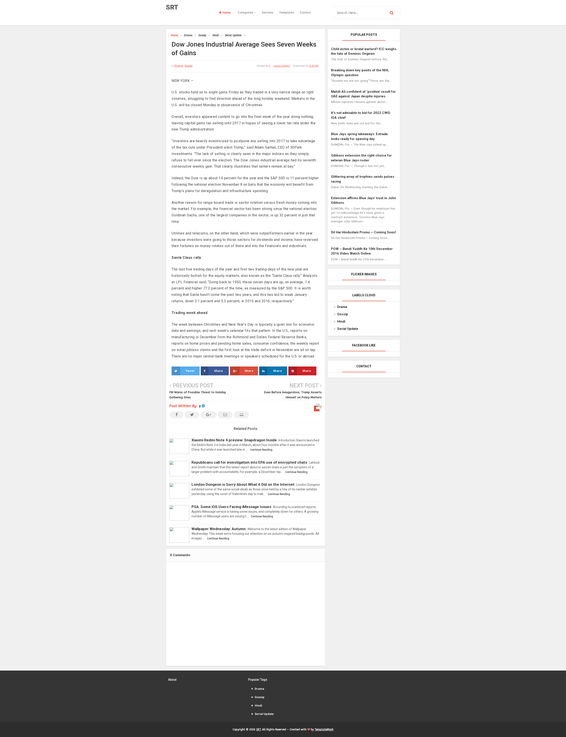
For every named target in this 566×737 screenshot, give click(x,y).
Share (218, 370)
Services (267, 12)
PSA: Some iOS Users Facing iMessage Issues (231, 507)
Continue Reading (261, 449)
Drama (178, 65)
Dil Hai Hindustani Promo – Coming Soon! (363, 232)
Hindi (341, 321)
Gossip (188, 65)
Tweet (190, 370)
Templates (286, 12)
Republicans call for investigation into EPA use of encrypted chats (249, 462)
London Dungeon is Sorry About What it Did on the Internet (242, 484)
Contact (305, 12)
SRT (172, 7)
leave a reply (282, 65)
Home (226, 12)
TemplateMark (324, 729)
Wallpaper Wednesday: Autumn (218, 529)
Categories (246, 12)
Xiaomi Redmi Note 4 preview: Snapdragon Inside (234, 440)
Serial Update (347, 329)
